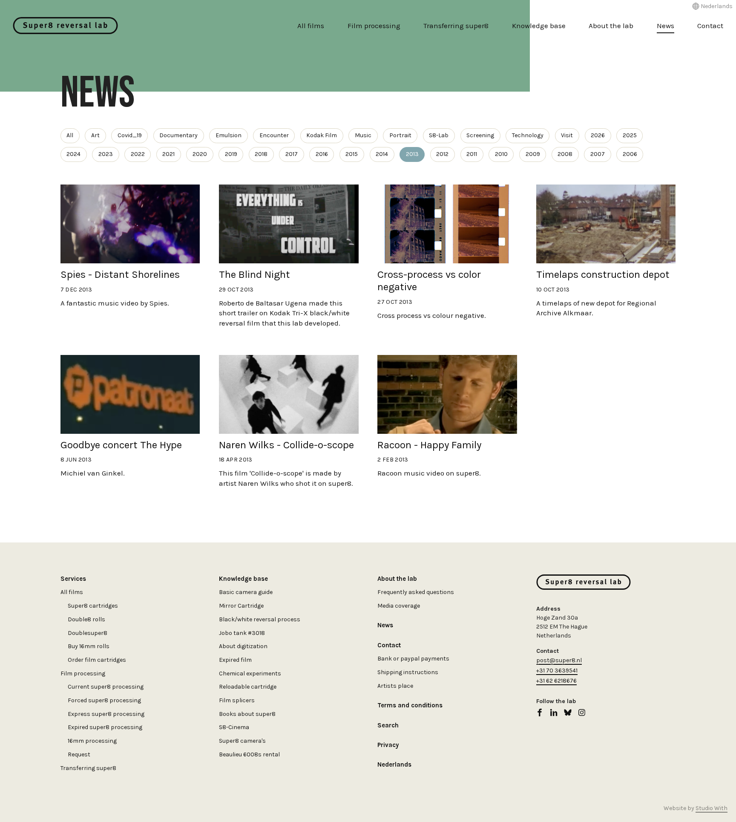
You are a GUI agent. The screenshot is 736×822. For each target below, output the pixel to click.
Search (388, 725)
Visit (567, 135)
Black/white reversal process (259, 619)
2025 (630, 135)
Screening (480, 135)
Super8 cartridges (93, 605)
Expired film (235, 659)
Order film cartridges (97, 659)
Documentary (178, 135)
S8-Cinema (234, 727)
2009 (533, 154)
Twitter (567, 712)
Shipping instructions (407, 672)
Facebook (539, 712)
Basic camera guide (246, 592)
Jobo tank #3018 (242, 633)
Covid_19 (130, 135)
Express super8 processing (106, 714)
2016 (322, 154)
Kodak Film (321, 135)
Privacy (388, 745)
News (665, 25)
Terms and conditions (410, 705)
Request (79, 754)
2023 (105, 154)
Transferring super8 (456, 25)
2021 (168, 154)
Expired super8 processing (105, 727)
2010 (501, 154)
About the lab (611, 25)
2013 (412, 154)
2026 (598, 135)
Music (363, 135)
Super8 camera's (242, 740)
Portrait (400, 135)
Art (95, 135)
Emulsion (229, 135)
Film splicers (237, 700)
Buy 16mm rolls (88, 646)
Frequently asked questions (415, 592)
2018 (261, 154)
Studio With (711, 808)
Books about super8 (247, 714)
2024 (73, 154)
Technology (527, 135)
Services (73, 579)
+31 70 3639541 (557, 670)
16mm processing (92, 740)
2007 (597, 154)
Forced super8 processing (104, 700)
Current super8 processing (106, 686)
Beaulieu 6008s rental (249, 754)
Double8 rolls (86, 619)
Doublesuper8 (87, 633)
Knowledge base (539, 25)
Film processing (374, 25)
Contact (710, 25)
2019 (231, 154)
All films (310, 25)
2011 (471, 154)
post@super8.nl (559, 660)
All (69, 135)
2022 (138, 154)
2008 (565, 154)
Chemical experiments (250, 673)
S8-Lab (438, 135)
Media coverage (398, 605)
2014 (382, 154)
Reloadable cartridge (247, 686)
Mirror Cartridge (241, 605)
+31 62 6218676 (556, 680)
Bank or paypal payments (413, 658)
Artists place (395, 685)
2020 (200, 154)
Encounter (274, 135)
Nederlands (717, 6)
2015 (351, 154)
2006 (630, 154)
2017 (291, 154)
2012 (442, 154)
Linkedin (553, 712)
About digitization (243, 646)
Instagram (581, 712)
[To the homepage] (65, 25)
